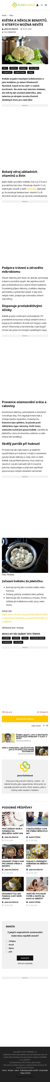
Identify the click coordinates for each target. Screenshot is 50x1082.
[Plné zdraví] (23, 5)
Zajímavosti (7, 72)
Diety (5, 68)
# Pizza (25, 638)
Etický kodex (43, 1070)
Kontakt (10, 1070)
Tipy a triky (34, 68)
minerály (31, 188)
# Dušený (6, 638)
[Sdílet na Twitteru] (47, 725)
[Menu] (46, 5)
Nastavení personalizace (25, 1077)
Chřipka (12, 941)
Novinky (23, 68)
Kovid (11, 945)
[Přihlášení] (37, 5)
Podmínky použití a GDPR (29, 1070)
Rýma (11, 948)
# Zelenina (18, 642)
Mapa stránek (25, 1073)
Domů (4, 1070)
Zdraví (30, 72)
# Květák (16, 638)
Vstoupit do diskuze (25, 719)
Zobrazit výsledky (25, 963)
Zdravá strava (20, 72)
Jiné (10, 952)
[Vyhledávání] (42, 5)
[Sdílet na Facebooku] (44, 725)
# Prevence (7, 642)
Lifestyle (14, 68)
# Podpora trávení (37, 638)
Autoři (16, 1070)
